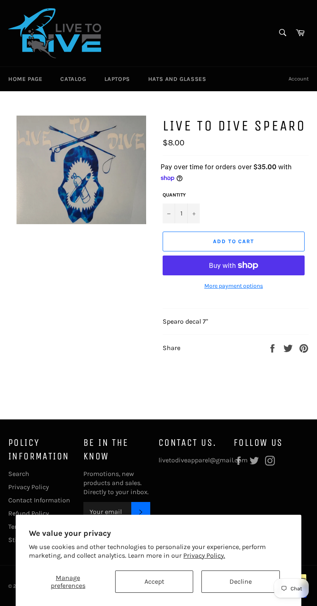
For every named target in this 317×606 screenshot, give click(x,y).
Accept (154, 581)
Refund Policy (28, 513)
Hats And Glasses (177, 79)
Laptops (117, 79)
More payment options (233, 285)
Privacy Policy (28, 487)
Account (299, 79)
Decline (240, 581)
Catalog (73, 79)
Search (18, 474)
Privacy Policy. (204, 555)
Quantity (174, 195)
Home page (25, 79)
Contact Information (39, 500)
